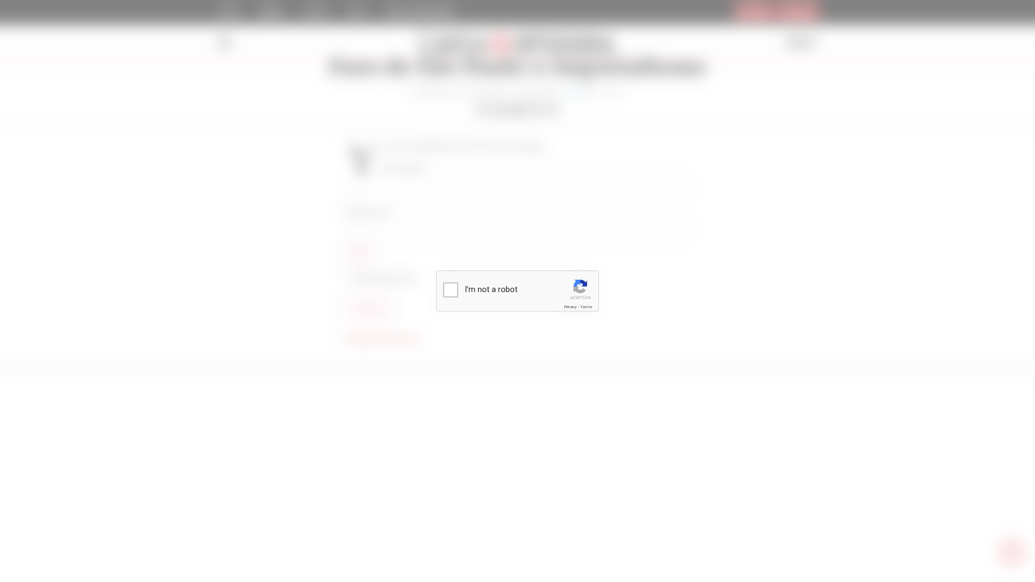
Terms (586, 306)
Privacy (570, 306)
